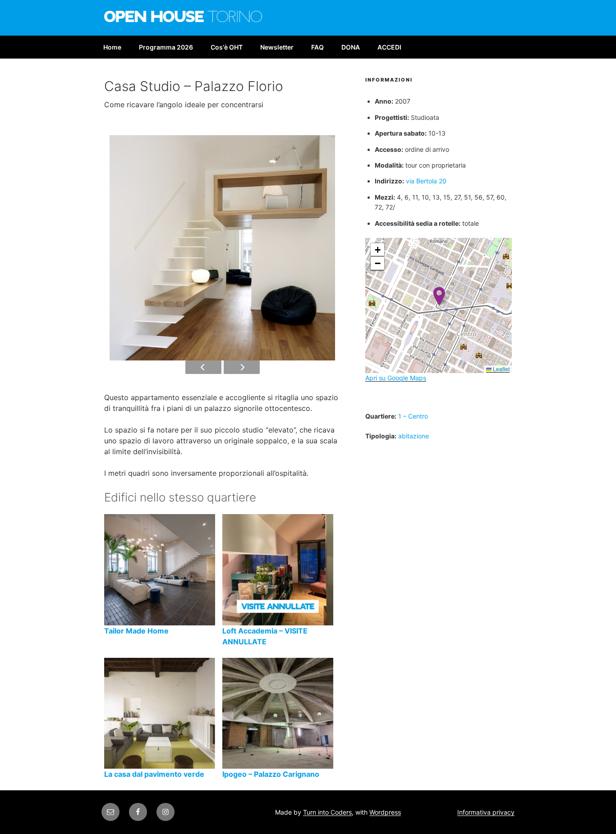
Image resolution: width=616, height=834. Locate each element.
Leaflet (501, 369)
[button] (439, 296)
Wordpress (385, 812)
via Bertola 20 (426, 181)
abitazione (413, 436)
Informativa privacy (486, 812)
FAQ (317, 47)
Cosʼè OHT (227, 47)
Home (112, 47)
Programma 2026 (166, 47)
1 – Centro (413, 416)
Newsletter (277, 47)
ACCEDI (389, 47)
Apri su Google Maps (395, 378)
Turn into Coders (327, 812)
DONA (350, 47)
